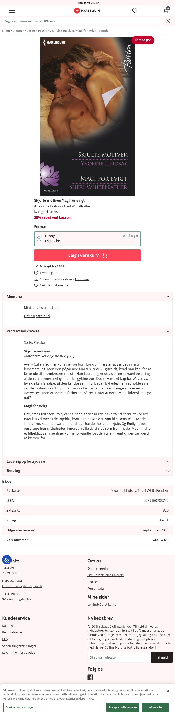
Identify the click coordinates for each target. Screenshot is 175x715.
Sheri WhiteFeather (77, 206)
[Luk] (168, 691)
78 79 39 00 (10, 573)
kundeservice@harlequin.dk (22, 586)
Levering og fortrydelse (18, 652)
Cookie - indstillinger (20, 707)
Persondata (96, 588)
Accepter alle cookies (123, 707)
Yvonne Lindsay (50, 206)
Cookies (93, 582)
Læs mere (82, 279)
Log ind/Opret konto (102, 604)
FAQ (5, 639)
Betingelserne (12, 632)
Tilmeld (162, 657)
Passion (54, 212)
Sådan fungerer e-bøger (19, 646)
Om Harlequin (98, 568)
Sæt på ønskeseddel (54, 285)
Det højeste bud (37, 316)
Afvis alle (155, 707)
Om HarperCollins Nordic (106, 575)
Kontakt (7, 626)
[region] (87, 699)
